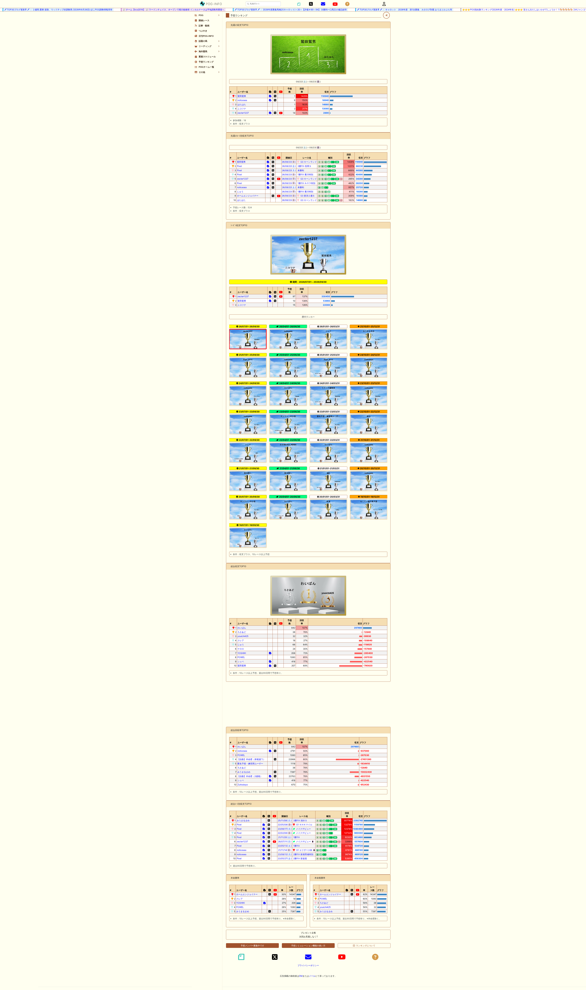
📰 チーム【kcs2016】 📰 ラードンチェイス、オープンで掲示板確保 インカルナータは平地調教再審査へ (149, 9)
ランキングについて (365, 945)
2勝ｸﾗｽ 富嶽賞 (300, 858)
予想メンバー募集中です (252, 945)
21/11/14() (284, 850)
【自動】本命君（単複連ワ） (251, 759)
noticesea (242, 100)
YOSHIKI (241, 653)
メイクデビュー (303, 829)
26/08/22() (289, 166)
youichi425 (242, 636)
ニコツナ (241, 108)
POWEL (241, 657)
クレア (240, 640)
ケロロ (240, 648)
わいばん (241, 627)
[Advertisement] (308, 704)
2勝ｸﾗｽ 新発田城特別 (303, 854)
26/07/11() (284, 841)
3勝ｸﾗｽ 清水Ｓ (300, 820)
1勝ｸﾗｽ (296, 837)
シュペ (240, 661)
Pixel (239, 166)
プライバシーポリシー (308, 965)
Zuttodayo (242, 784)
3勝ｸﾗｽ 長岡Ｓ (304, 166)
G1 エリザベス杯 (304, 850)
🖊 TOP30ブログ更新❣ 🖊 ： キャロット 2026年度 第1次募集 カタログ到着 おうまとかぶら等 (380, 9)
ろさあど (241, 632)
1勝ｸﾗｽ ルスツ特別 (306, 183)
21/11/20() (284, 837)
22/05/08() (285, 824)
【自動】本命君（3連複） (249, 776)
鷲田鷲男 (241, 96)
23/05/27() (285, 858)
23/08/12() (285, 854)
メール (312, 976)
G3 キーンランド (308, 161)
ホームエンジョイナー (247, 195)
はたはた (241, 104)
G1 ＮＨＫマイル (304, 824)
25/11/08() (284, 820)
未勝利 (300, 170)
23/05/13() (285, 845)
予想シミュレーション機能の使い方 (308, 945)
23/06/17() (285, 829)
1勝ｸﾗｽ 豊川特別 (305, 174)
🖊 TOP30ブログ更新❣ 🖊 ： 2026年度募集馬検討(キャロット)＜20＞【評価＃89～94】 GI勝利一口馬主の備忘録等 (266, 9)
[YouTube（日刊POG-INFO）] (335, 4)
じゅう (240, 191)
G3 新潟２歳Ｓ (307, 195)
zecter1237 (243, 113)
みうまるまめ (243, 772)
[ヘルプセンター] (347, 4)
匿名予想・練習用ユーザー (250, 763)
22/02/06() (285, 833)
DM (300, 976)
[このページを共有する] (386, 15)
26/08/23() (289, 161)
